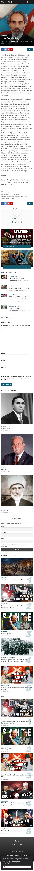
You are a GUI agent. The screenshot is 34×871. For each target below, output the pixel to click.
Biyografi (4, 35)
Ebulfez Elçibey (15, 194)
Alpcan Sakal (14, 310)
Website (3, 367)
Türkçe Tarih (15, 41)
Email (3, 360)
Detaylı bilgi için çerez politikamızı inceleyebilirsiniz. (17, 863)
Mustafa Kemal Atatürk (21, 196)
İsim (2, 526)
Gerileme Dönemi (14, 306)
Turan (12, 198)
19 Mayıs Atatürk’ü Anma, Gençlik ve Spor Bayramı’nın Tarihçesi (20, 298)
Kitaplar (24, 855)
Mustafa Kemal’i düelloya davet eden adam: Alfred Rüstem (17, 688)
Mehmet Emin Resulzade (8, 196)
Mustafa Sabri (5, 510)
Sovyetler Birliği (6, 198)
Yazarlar (3, 577)
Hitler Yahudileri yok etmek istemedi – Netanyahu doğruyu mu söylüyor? (17, 804)
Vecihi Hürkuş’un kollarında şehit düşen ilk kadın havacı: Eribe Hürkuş (16, 607)
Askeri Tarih (4, 828)
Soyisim (3, 532)
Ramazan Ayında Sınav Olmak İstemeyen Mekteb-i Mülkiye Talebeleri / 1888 (14, 660)
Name (3, 353)
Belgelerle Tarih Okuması (8, 657)
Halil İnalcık (5, 469)
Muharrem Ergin (6, 428)
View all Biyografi (16, 518)
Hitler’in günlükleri (7, 634)
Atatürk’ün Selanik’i (15, 308)
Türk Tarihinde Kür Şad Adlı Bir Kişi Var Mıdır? (15, 580)
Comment (4, 330)
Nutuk (17, 855)
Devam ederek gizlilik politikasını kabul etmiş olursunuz (14, 545)
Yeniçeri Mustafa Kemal (16, 278)
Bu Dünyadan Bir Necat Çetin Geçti (20, 288)
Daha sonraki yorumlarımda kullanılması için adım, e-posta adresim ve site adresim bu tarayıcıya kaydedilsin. (16, 378)
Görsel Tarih (4, 631)
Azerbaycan (7, 194)
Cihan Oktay (13, 280)
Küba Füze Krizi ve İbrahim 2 (10, 831)
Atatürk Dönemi (13, 276)
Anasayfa (10, 855)
